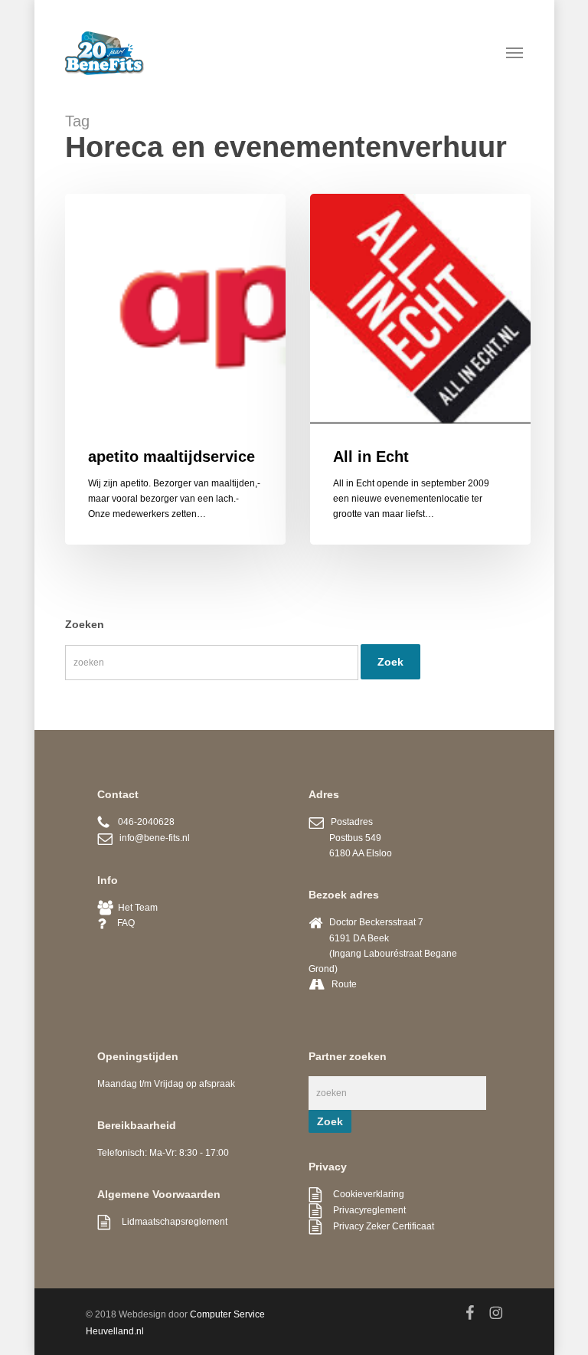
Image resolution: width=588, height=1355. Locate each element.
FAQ (120, 923)
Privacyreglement (364, 1210)
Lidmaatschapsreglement (168, 1221)
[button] (514, 52)
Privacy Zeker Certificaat (378, 1226)
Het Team (135, 907)
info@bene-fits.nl (151, 838)
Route (344, 984)
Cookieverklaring (363, 1194)
